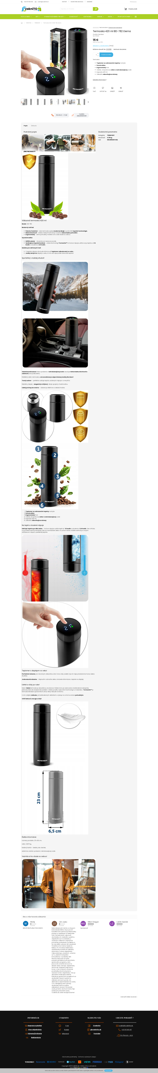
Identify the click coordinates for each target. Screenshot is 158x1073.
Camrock (61, 1062)
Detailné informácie (99, 80)
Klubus (85, 1067)
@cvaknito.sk (95, 1030)
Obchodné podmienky (69, 1057)
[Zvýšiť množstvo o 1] (98, 54)
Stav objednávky (35, 1030)
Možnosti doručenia (120, 49)
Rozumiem (108, 1070)
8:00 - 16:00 (129, 1035)
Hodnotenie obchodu (77, 1)
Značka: (98, 34)
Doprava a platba (35, 1026)
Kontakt (64, 1)
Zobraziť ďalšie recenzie (128, 997)
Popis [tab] (25, 126)
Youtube (97, 1034)
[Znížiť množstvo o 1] (98, 56)
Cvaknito (96, 1026)
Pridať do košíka (106, 55)
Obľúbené (89, 1)
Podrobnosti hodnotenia (115, 27)
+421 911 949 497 (126, 1030)
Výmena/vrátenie (35, 1034)
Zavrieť (107, 86)
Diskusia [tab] (34, 126)
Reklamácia (36, 1038)
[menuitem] (26, 16)
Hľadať (95, 9)
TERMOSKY (110, 135)
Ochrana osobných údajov (87, 1057)
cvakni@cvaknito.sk (126, 1026)
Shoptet (76, 1067)
